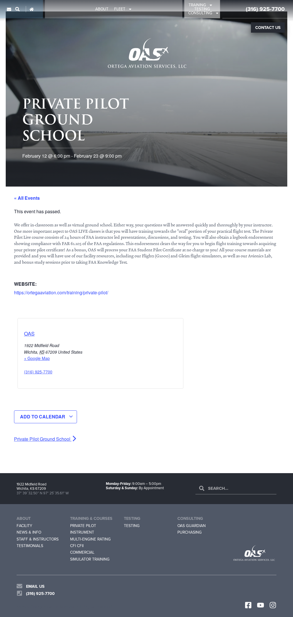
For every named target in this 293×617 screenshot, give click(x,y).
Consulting (200, 13)
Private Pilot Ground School (43, 439)
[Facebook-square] (248, 605)
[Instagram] (272, 605)
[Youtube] (260, 605)
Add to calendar (43, 416)
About (101, 9)
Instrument (82, 532)
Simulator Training (90, 559)
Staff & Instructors (38, 539)
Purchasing (189, 532)
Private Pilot (83, 525)
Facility (24, 525)
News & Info (29, 532)
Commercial (82, 552)
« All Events (27, 198)
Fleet (119, 9)
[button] (17, 9)
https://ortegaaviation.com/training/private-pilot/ (61, 292)
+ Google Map (37, 358)
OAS (29, 333)
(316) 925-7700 (265, 9)
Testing (202, 9)
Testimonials (30, 546)
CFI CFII (77, 546)
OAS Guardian (191, 525)
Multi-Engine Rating (90, 539)
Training (197, 5)
